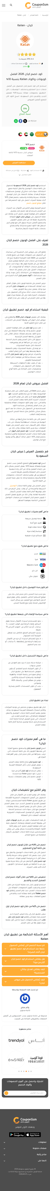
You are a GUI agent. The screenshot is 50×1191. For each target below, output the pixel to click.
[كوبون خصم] (36, 5)
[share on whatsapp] (16, 121)
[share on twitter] (25, 121)
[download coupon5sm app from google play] (17, 1135)
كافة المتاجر (34, 15)
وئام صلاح (25, 1008)
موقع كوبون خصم (34, 203)
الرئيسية (45, 15)
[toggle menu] (10, 5)
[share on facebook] (20, 121)
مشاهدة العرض (19, 163)
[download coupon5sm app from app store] (33, 1135)
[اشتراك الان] (6, 1093)
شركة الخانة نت (13, 1172)
